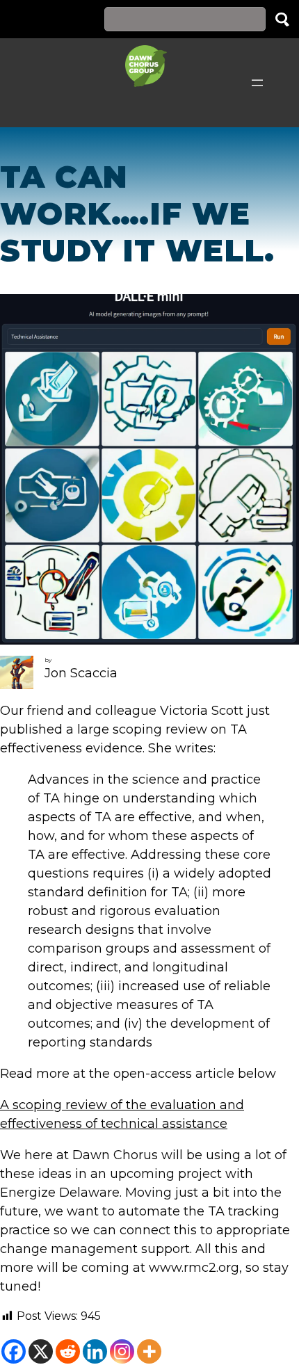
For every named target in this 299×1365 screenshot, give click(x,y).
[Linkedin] (95, 1351)
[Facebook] (13, 1351)
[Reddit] (68, 1351)
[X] (41, 1351)
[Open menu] (257, 82)
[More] (149, 1351)
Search (282, 19)
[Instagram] (122, 1351)
